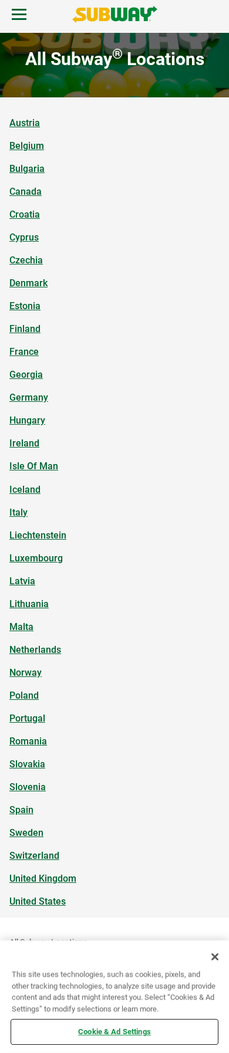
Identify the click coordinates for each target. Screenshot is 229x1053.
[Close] (215, 957)
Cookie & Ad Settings (114, 1031)
